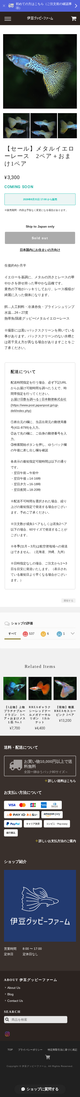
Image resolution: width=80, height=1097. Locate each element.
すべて (12, 633)
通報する (68, 600)
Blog (10, 994)
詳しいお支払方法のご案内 (57, 841)
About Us (13, 987)
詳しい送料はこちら (62, 781)
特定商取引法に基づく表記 (62, 1049)
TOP (10, 1049)
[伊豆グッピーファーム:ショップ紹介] (40, 906)
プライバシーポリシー (30, 1049)
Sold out (40, 238)
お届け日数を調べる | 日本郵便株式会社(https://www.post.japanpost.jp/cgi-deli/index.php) (38, 404)
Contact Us (15, 1001)
